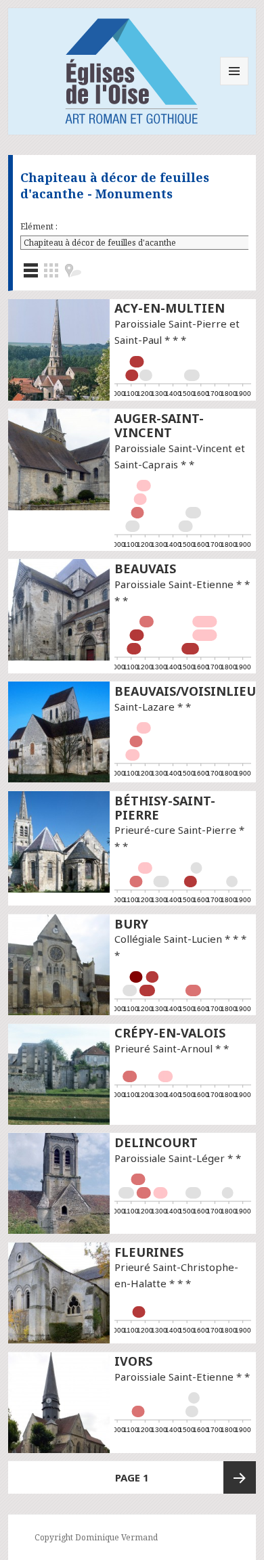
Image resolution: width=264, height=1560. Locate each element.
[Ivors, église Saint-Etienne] (59, 1401)
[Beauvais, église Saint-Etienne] (59, 608)
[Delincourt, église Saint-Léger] (59, 1182)
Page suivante (239, 1477)
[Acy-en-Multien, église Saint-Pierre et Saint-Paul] (59, 348)
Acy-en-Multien (169, 308)
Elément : (39, 226)
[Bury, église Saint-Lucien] (59, 964)
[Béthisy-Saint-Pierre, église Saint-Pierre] (59, 840)
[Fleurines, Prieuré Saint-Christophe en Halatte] (59, 1292)
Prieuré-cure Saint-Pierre (175, 830)
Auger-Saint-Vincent (159, 425)
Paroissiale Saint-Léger (169, 1158)
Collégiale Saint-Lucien (168, 938)
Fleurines (148, 1252)
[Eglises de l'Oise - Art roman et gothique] (132, 69)
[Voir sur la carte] (72, 270)
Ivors (133, 1361)
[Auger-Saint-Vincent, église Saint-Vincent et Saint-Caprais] (59, 459)
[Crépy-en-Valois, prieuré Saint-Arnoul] (59, 1073)
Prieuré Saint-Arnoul (163, 1048)
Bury (131, 924)
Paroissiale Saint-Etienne (174, 584)
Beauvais (145, 568)
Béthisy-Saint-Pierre (164, 808)
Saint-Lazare (144, 706)
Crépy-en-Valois (169, 1033)
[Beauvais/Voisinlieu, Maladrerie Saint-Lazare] (59, 731)
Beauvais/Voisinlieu (185, 691)
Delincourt (156, 1142)
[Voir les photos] (51, 270)
